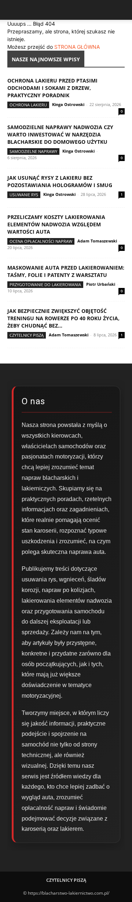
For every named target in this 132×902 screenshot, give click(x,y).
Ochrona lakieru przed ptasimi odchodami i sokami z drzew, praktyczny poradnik (52, 88)
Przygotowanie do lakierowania (45, 284)
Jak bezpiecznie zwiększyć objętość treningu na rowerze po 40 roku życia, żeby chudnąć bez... (63, 318)
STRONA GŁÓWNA (77, 47)
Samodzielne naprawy (33, 151)
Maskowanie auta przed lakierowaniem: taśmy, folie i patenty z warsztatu (65, 271)
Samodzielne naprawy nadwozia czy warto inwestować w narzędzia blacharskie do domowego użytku (60, 134)
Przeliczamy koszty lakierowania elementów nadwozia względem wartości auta (56, 224)
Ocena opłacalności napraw (41, 241)
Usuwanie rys (24, 194)
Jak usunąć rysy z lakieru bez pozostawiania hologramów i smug (59, 181)
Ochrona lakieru (28, 104)
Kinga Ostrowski (68, 104)
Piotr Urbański (100, 284)
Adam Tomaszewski (97, 241)
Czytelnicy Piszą (27, 335)
